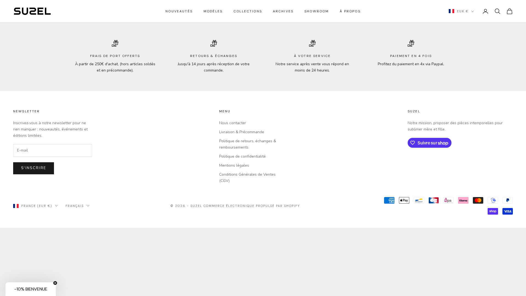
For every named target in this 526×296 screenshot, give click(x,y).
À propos (350, 11)
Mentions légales (234, 165)
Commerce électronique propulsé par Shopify (252, 206)
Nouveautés (179, 11)
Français (74, 206)
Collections (247, 11)
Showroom (316, 11)
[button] (30, 289)
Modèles (213, 11)
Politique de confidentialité (242, 156)
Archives (283, 11)
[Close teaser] (55, 283)
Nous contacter (232, 123)
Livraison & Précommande (241, 132)
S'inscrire (33, 168)
